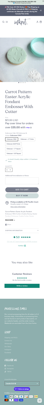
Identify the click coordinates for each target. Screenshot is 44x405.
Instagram (8, 350)
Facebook (8, 353)
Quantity (8, 166)
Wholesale (8, 344)
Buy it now (22, 196)
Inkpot (12, 393)
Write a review (22, 286)
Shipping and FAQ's (11, 338)
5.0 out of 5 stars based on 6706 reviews (22, 242)
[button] (18, 82)
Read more (9, 220)
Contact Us (8, 341)
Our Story (8, 347)
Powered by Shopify (22, 393)
